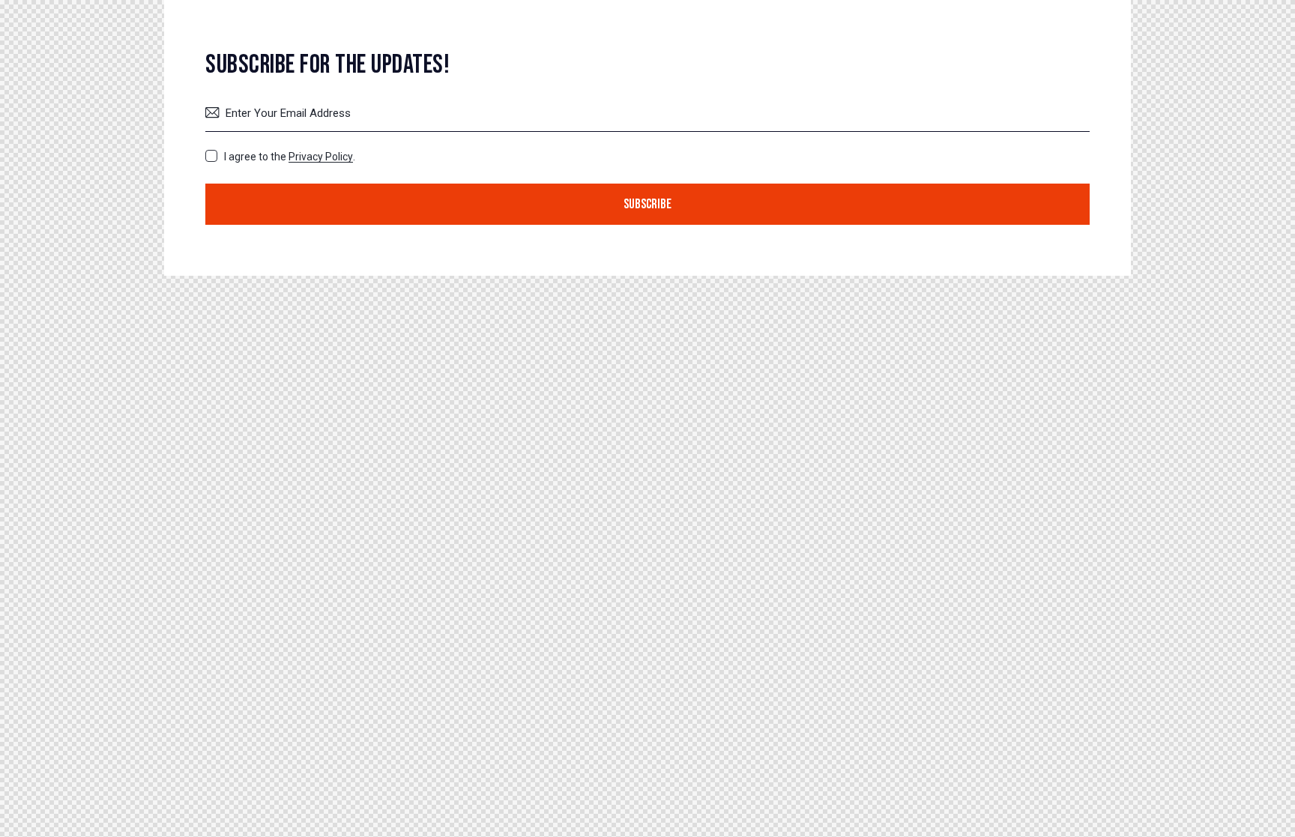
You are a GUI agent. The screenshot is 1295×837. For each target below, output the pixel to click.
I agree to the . (289, 157)
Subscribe (647, 204)
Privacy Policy (321, 157)
